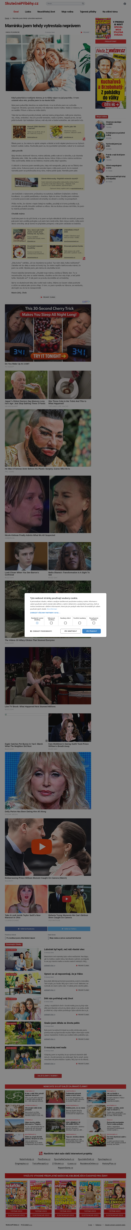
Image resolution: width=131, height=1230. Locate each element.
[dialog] (65, 615)
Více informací (52, 609)
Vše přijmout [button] (91, 631)
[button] (65, 613)
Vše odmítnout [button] (70, 631)
